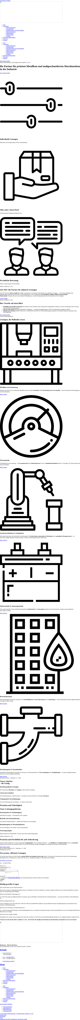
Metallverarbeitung (11, 31)
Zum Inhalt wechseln (5, 0)
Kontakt (3, 950)
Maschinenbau (9, 33)
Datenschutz (3, 1015)
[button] (40, 887)
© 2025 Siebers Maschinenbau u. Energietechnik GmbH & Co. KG (16, 1013)
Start (4, 24)
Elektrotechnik (9, 34)
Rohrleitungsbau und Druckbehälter (15, 30)
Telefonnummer (4, 867)
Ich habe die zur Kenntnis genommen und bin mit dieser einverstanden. (25, 877)
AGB (1, 1018)
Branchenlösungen (10, 27)
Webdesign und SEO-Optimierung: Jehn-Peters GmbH (13, 1019)
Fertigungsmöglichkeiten (9, 37)
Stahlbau (8, 36)
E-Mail (2, 869)
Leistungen (6, 26)
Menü (2, 965)
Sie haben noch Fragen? (6, 860)
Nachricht (2, 876)
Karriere (5, 40)
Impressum (2, 1016)
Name (1, 865)
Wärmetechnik (9, 29)
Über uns (5, 39)
